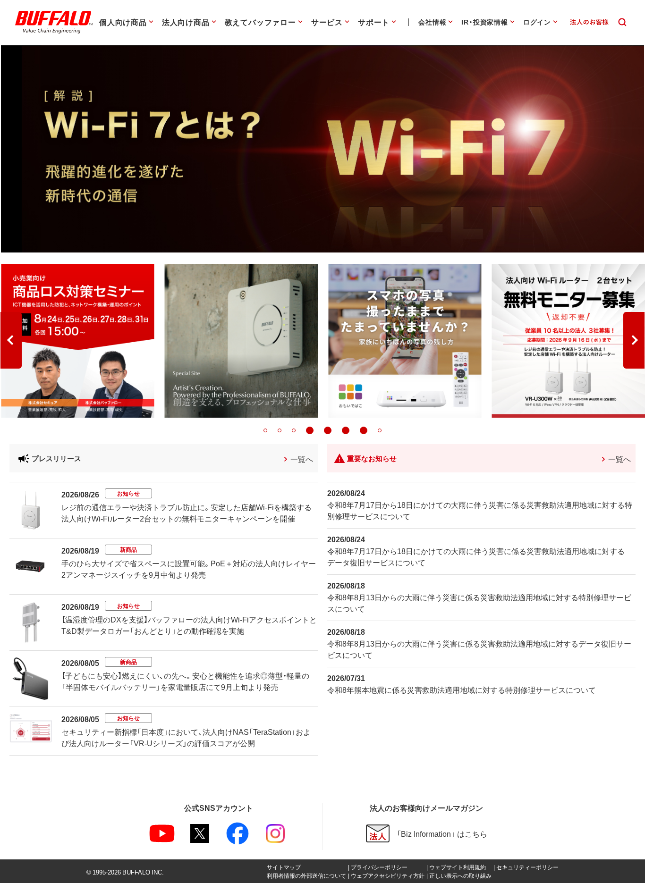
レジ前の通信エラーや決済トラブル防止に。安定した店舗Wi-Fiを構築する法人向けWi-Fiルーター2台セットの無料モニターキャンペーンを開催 (186, 512)
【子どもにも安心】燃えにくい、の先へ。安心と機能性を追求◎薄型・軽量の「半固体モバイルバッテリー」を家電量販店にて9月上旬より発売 (185, 681)
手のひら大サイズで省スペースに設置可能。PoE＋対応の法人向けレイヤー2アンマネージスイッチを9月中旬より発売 (188, 568)
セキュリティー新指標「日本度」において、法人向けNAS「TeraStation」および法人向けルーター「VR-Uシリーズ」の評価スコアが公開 (186, 737)
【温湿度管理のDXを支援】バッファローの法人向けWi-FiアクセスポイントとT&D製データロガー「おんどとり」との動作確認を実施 (189, 625)
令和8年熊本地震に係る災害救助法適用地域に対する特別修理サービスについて (461, 689)
